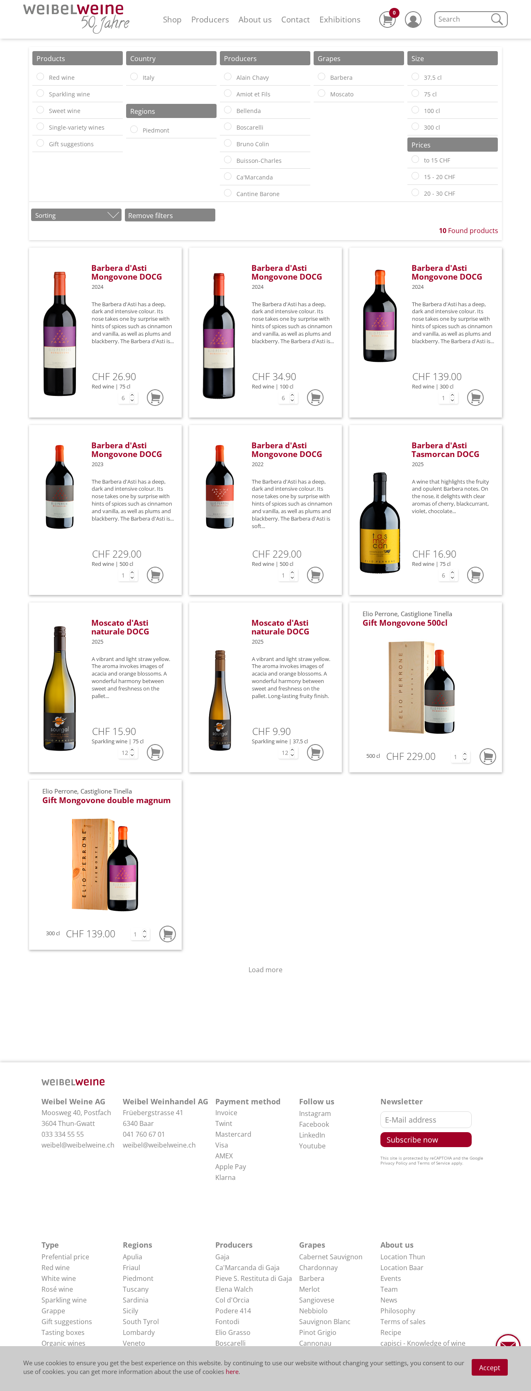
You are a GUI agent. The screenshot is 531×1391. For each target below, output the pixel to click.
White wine (58, 1278)
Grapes (312, 1245)
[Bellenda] (227, 109)
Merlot (309, 1289)
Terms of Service (433, 1163)
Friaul (131, 1267)
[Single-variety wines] (40, 126)
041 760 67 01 (144, 1134)
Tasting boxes (63, 1332)
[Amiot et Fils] (227, 93)
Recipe (390, 1332)
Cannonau (315, 1343)
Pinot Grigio (317, 1332)
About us (255, 19)
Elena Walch (234, 1289)
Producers (210, 19)
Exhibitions (339, 19)
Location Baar (402, 1267)
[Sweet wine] (40, 109)
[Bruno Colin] (227, 143)
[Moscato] (321, 93)
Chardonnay (318, 1267)
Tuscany (136, 1289)
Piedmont (138, 1278)
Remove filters (150, 215)
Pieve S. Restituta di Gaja (253, 1278)
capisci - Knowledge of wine (422, 1343)
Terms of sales (403, 1321)
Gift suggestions (66, 1321)
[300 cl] (415, 126)
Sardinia (136, 1300)
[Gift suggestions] (40, 143)
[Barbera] (321, 76)
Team (389, 1289)
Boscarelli (230, 1343)
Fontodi (227, 1321)
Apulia (132, 1256)
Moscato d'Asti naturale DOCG (120, 627)
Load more (265, 969)
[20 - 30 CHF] (415, 192)
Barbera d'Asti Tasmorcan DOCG (446, 450)
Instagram (315, 1113)
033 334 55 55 (62, 1134)
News (388, 1300)
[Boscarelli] (227, 126)
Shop (172, 19)
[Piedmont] (134, 129)
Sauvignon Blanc (325, 1321)
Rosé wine (57, 1289)
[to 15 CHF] (415, 159)
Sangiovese (316, 1300)
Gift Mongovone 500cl (405, 622)
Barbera (311, 1278)
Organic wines (63, 1343)
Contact (295, 19)
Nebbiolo (313, 1310)
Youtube (312, 1145)
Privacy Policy (393, 1163)
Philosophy (397, 1310)
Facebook (314, 1124)
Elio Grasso (233, 1332)
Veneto (134, 1343)
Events (390, 1278)
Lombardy (139, 1332)
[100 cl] (415, 109)
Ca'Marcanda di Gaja (247, 1267)
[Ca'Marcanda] (227, 176)
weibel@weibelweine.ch (77, 1145)
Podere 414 (233, 1310)
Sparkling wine (64, 1300)
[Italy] (134, 76)
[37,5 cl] (415, 76)
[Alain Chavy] (227, 76)
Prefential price (65, 1256)
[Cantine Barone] (227, 193)
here (232, 1371)
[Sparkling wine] (40, 93)
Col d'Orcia (232, 1300)
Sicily (130, 1310)
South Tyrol (141, 1321)
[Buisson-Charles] (227, 159)
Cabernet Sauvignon (331, 1256)
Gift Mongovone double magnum (106, 800)
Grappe (53, 1310)
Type (50, 1245)
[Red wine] (40, 76)
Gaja (222, 1256)
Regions (137, 1245)
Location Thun (402, 1256)
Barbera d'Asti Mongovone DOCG (126, 272)
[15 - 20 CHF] (415, 175)
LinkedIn (312, 1135)
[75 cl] (415, 93)
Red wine (55, 1267)
